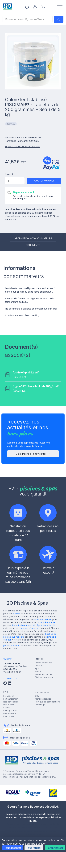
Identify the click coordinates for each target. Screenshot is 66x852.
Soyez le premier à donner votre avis (22, 146)
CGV (37, 696)
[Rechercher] (58, 19)
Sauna (38, 671)
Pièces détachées (43, 662)
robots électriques (47, 622)
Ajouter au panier (44, 181)
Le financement (10, 699)
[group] (12, 793)
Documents (33, 245)
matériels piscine (42, 619)
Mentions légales (43, 699)
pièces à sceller (12, 645)
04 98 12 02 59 (14, 672)
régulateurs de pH (45, 625)
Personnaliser (54, 847)
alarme (17, 613)
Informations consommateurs (33, 238)
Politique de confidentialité (47, 702)
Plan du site (8, 716)
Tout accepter (12, 847)
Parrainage (40, 704)
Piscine (38, 665)
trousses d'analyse (29, 628)
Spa (37, 668)
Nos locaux (8, 704)
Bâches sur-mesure (44, 677)
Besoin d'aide (9, 713)
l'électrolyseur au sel (23, 625)
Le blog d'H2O (10, 710)
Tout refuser (33, 847)
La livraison (8, 696)
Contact (7, 707)
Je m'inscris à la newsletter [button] (31, 453)
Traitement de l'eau (44, 674)
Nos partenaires (10, 702)
